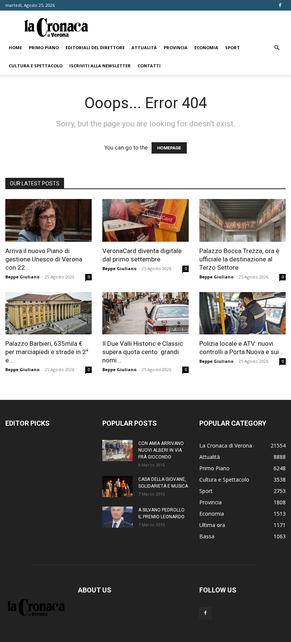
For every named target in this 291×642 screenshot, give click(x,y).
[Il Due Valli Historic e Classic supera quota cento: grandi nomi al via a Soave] (145, 313)
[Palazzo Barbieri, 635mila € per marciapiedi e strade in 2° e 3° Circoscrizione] (48, 313)
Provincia (176, 47)
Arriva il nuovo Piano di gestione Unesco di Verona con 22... (43, 259)
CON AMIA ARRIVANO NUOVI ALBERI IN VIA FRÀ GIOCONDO (161, 450)
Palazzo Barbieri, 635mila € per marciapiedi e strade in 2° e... (47, 352)
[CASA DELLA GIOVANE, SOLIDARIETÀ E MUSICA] (117, 486)
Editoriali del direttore (95, 47)
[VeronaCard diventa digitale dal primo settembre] (145, 220)
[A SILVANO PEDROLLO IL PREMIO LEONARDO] (117, 517)
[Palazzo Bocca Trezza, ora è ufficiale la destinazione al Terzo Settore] (242, 220)
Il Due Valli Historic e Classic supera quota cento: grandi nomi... (142, 352)
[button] (277, 47)
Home (15, 47)
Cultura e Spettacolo (36, 65)
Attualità (144, 47)
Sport (232, 47)
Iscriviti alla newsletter (100, 65)
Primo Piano (44, 47)
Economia (206, 47)
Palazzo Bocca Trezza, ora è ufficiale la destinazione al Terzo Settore (239, 259)
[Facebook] (280, 5)
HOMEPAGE (169, 148)
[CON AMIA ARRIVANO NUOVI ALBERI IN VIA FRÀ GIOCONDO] (117, 450)
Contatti (149, 65)
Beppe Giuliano (22, 277)
